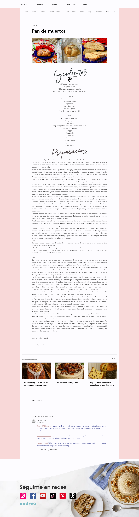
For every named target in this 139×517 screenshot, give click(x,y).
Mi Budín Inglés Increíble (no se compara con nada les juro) (36, 384)
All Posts (25, 12)
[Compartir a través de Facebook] (33, 345)
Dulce (34, 12)
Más (107, 12)
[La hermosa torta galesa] (69, 371)
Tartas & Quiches (54, 12)
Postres (34, 338)
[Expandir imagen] (44, 50)
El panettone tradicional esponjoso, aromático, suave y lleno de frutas (102, 384)
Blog (89, 12)
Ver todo (114, 359)
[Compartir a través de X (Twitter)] (38, 345)
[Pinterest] (63, 496)
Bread (82, 12)
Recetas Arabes (70, 12)
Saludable (98, 12)
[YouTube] (43, 496)
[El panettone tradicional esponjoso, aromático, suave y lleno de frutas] (102, 371)
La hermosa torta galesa (67, 383)
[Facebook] (33, 496)
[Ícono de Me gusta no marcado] (38, 449)
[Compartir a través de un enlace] (43, 345)
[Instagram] (23, 496)
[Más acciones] (106, 421)
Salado (42, 12)
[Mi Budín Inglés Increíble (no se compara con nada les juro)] (36, 371)
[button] (115, 12)
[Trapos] (73, 496)
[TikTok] (53, 496)
